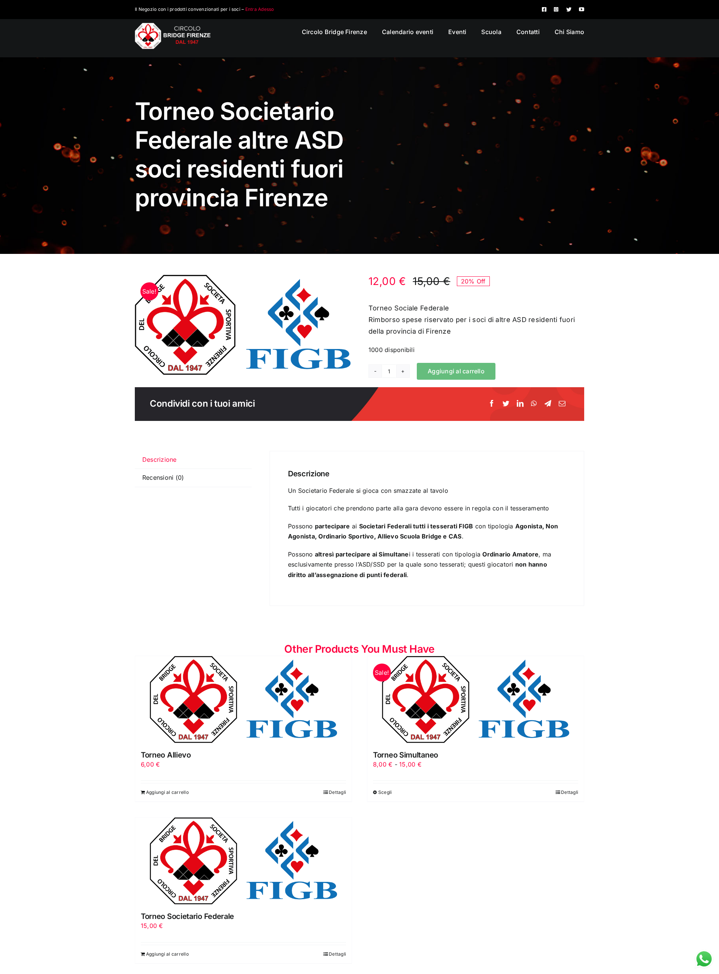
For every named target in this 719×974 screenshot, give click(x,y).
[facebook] (544, 9)
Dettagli (337, 792)
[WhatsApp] (533, 404)
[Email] (562, 404)
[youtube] (581, 9)
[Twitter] (506, 404)
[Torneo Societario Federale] (243, 860)
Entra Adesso (259, 9)
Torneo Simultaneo (405, 754)
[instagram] (556, 9)
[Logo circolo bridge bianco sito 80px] (172, 26)
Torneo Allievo (166, 754)
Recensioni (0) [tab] (163, 477)
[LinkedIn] (520, 404)
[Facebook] (492, 404)
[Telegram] (548, 404)
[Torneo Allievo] (243, 699)
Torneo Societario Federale (187, 916)
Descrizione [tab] (159, 459)
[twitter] (568, 9)
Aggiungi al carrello (456, 371)
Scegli (385, 792)
